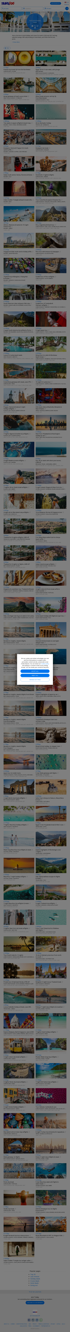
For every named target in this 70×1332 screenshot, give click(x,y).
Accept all (35, 671)
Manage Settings (35, 679)
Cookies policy (45, 664)
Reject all (35, 675)
